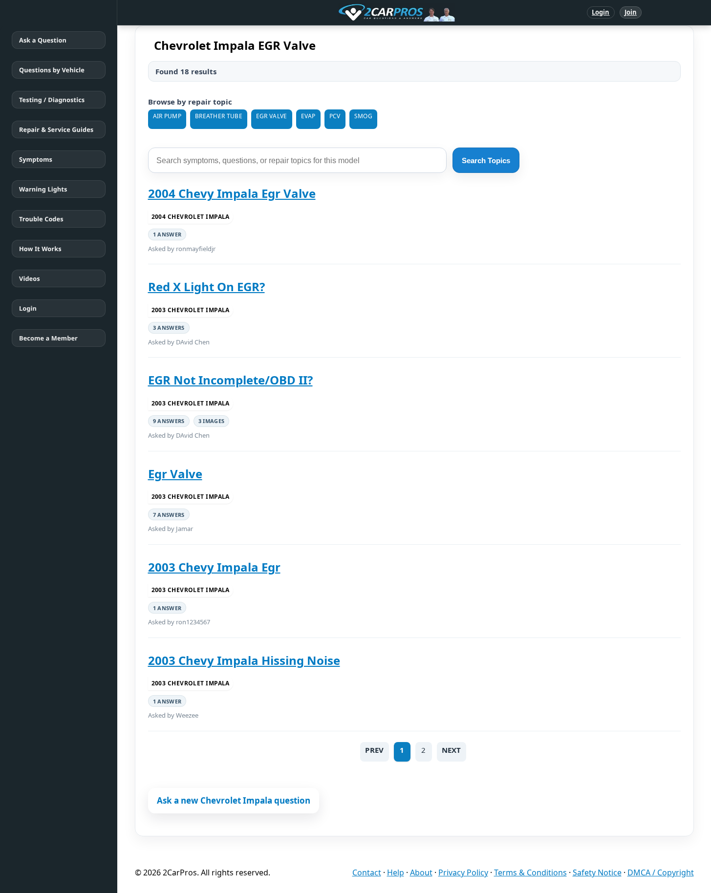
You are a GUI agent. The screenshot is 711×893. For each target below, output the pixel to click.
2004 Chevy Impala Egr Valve (232, 193)
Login (601, 12)
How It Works (40, 248)
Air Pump (167, 116)
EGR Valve (271, 116)
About (421, 872)
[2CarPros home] (345, 12)
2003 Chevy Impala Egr (214, 567)
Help (395, 872)
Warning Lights (43, 189)
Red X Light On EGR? (206, 286)
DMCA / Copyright (660, 872)
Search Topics (486, 160)
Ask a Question (42, 40)
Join (631, 12)
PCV (335, 116)
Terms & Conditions (530, 872)
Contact (366, 872)
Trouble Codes (41, 218)
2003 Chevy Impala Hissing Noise (244, 660)
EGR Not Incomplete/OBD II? (230, 380)
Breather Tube (218, 116)
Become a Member (48, 338)
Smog (363, 116)
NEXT (451, 750)
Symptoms (35, 159)
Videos (29, 278)
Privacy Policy (463, 872)
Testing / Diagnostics (52, 99)
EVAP (308, 116)
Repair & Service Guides (56, 129)
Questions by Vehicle (52, 69)
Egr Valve (175, 474)
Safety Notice (597, 872)
